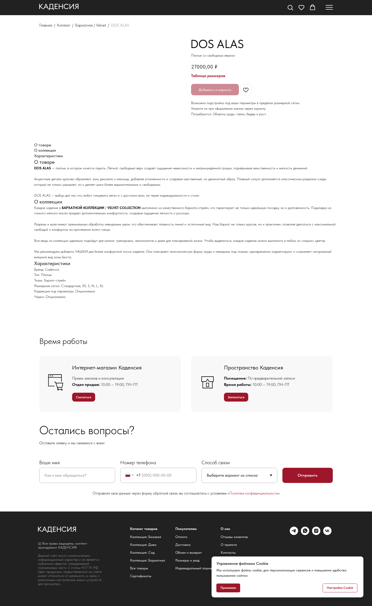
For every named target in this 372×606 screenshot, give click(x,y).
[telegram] (294, 533)
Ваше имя (49, 462)
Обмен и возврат (188, 552)
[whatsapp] (305, 533)
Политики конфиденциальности (253, 493)
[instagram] (316, 533)
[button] (290, 7)
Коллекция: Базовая (145, 537)
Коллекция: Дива (143, 545)
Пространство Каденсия (253, 367)
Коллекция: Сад (142, 552)
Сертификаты (140, 576)
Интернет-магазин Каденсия (107, 367)
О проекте (229, 545)
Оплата (181, 537)
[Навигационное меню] (329, 7)
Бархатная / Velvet (90, 25)
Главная (45, 25)
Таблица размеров (208, 75)
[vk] (327, 533)
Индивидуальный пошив (193, 568)
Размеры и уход (187, 560)
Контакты (228, 552)
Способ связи (215, 462)
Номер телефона (138, 462)
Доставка (183, 545)
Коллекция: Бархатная (147, 560)
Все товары (139, 568)
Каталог (63, 25)
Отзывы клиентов (234, 537)
